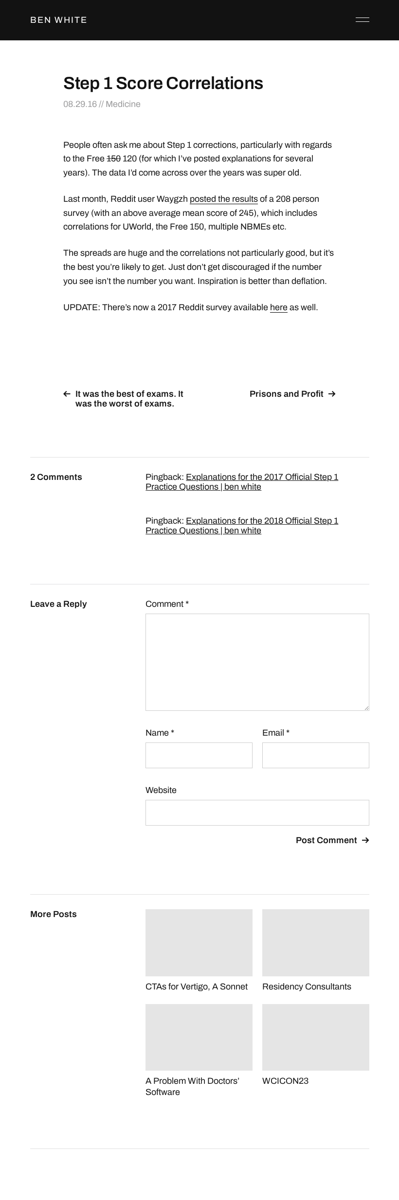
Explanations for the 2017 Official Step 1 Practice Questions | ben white (241, 482)
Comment (167, 604)
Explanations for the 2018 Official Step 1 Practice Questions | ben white (241, 525)
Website (161, 790)
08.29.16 (80, 104)
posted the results (224, 199)
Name (159, 733)
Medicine (123, 104)
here (279, 307)
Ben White (59, 20)
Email (276, 733)
